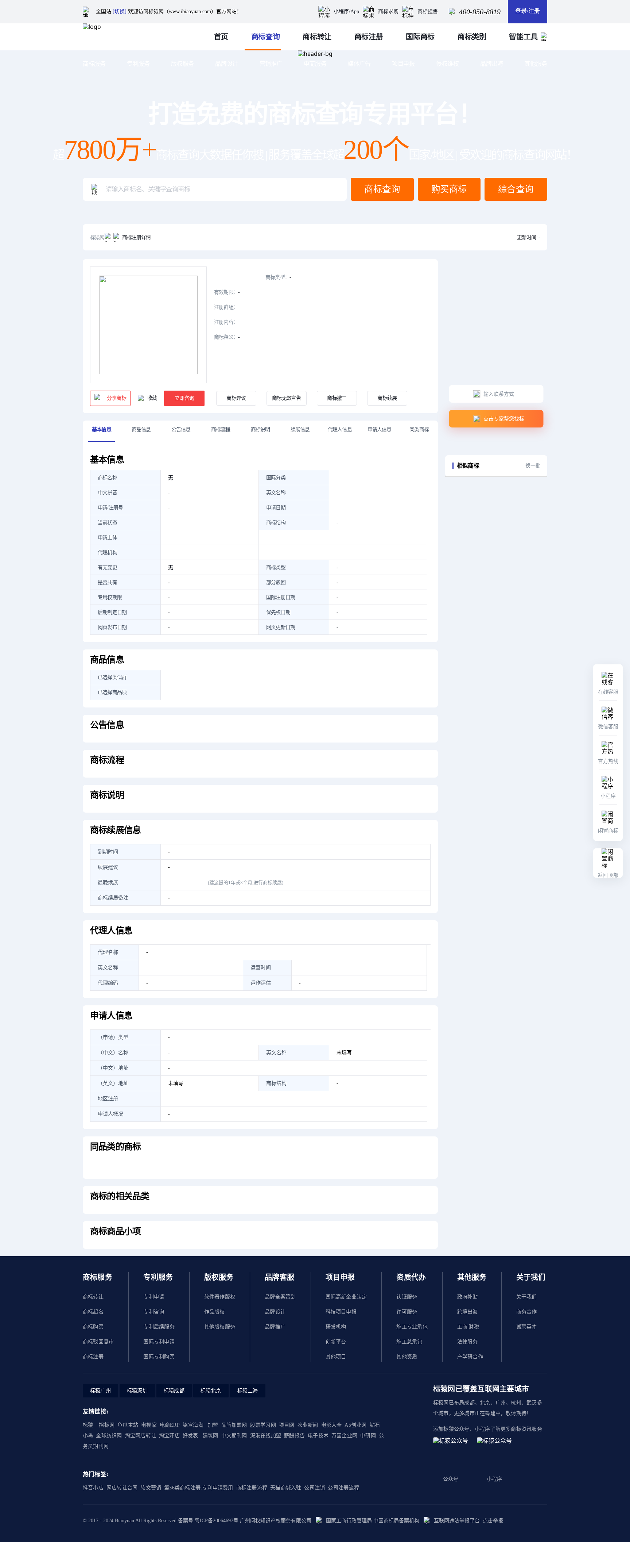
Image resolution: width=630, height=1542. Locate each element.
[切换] (119, 11)
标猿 (88, 1425)
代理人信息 (340, 429)
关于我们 (526, 1297)
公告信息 (181, 429)
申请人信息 (380, 429)
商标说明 (260, 429)
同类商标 (419, 429)
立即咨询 (184, 398)
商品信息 (141, 429)
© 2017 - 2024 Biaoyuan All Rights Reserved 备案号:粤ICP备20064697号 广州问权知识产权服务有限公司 (197, 1520)
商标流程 (220, 429)
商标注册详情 (136, 237)
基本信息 (101, 429)
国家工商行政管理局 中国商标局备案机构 (372, 1520)
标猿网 (97, 237)
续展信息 (300, 429)
